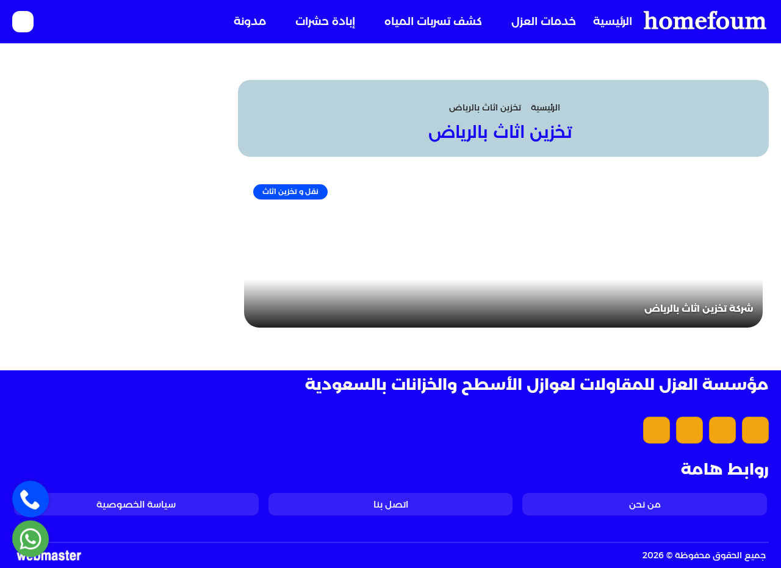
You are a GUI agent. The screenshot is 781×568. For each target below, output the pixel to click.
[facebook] (755, 430)
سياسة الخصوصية (136, 504)
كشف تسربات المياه (433, 21)
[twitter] (722, 430)
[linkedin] (656, 430)
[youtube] (689, 430)
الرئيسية (612, 21)
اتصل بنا (390, 504)
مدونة (250, 21)
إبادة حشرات (325, 21)
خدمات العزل (543, 21)
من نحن (645, 504)
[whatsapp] (30, 539)
